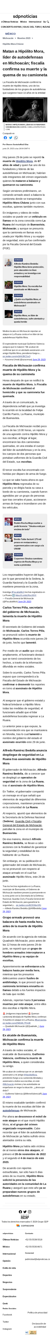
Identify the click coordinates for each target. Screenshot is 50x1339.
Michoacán (8, 38)
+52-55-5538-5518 (33, 1239)
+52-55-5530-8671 (33, 1247)
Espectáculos (9, 1296)
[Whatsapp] (16, 137)
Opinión (7, 1261)
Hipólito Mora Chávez (13, 44)
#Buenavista (40, 1020)
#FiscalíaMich (17, 592)
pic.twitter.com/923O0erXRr (28, 905)
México (23, 22)
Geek (5, 1303)
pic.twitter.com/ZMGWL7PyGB (17, 1023)
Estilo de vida (9, 1268)
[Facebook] (5, 137)
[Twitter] (10, 137)
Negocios (7, 1282)
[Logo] (25, 16)
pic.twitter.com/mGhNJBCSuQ (16, 356)
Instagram (7, 1329)
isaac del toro (32, 27)
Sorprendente (9, 1289)
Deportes (7, 1275)
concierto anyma (11, 27)
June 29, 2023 (39, 359)
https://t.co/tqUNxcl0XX (25, 595)
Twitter (6, 1322)
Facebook (7, 1315)
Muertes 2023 (23, 38)
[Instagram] (29, 1211)
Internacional (35, 22)
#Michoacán (8, 1084)
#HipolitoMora (30, 1075)
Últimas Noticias (10, 22)
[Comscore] (25, 1225)
